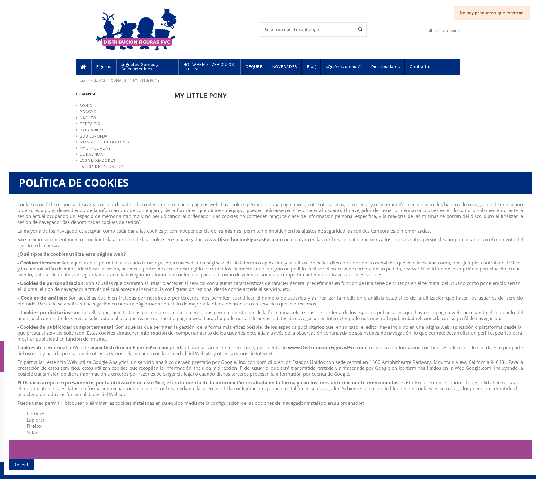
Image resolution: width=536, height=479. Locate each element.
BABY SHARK (91, 130)
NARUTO (87, 117)
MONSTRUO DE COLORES (104, 142)
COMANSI (85, 94)
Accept (21, 465)
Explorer (36, 420)
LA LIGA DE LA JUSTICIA (101, 166)
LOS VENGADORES (97, 160)
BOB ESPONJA (93, 136)
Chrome (35, 413)
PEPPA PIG (89, 123)
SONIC (85, 105)
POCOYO (87, 111)
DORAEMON (91, 154)
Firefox (34, 426)
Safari (33, 432)
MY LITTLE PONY (95, 148)
